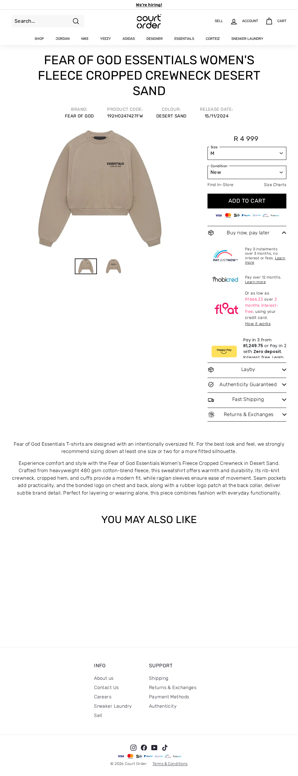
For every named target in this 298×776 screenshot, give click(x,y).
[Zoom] (100, 191)
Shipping (158, 678)
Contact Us (106, 687)
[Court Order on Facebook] (144, 747)
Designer (154, 39)
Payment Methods (169, 697)
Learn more (255, 282)
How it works (258, 323)
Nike (84, 39)
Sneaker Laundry (247, 39)
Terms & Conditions (170, 763)
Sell (98, 715)
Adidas (129, 39)
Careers (102, 697)
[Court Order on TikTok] (165, 747)
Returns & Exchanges (172, 687)
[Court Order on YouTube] (154, 747)
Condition (219, 166)
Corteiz (213, 39)
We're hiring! (149, 4)
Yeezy (105, 39)
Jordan (63, 39)
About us (103, 678)
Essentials (184, 39)
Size (214, 147)
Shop (39, 39)
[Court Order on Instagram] (133, 747)
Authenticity (163, 706)
